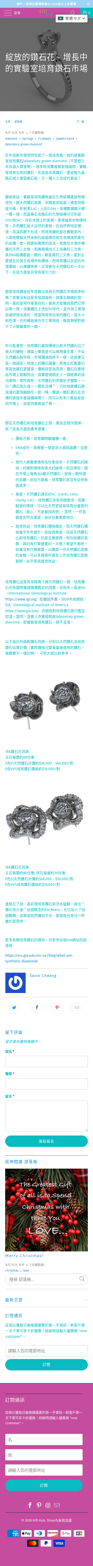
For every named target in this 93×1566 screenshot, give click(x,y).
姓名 (9, 1051)
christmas (11, 1270)
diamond (11, 138)
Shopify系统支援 (59, 1520)
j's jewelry (44, 138)
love (26, 1270)
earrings (27, 138)
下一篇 (80, 121)
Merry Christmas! (24, 1255)
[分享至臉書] (37, 1008)
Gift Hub (39, 1520)
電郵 (9, 1074)
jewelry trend (65, 138)
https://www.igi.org (20, 599)
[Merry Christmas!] (46, 1210)
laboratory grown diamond (23, 144)
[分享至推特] (14, 1008)
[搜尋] (74, 13)
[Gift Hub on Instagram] (48, 1505)
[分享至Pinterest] (57, 1008)
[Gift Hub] (46, 13)
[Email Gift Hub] (57, 1505)
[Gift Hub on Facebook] (30, 1505)
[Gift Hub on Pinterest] (39, 1505)
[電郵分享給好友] (77, 1008)
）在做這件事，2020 (52, 599)
